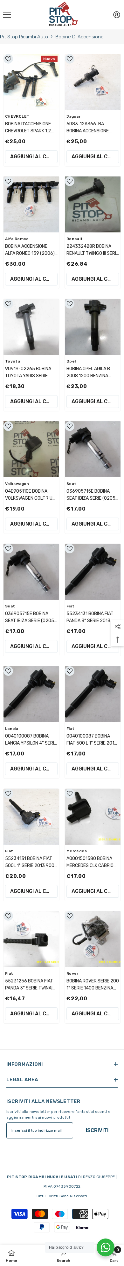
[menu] (7, 15)
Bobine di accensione (79, 37)
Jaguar (73, 116)
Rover (72, 973)
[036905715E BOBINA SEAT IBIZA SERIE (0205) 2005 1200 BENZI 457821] (93, 449)
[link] (63, 1255)
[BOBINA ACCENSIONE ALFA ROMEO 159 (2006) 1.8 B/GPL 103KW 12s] (31, 204)
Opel (71, 361)
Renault (74, 239)
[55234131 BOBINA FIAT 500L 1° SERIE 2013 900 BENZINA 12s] (31, 817)
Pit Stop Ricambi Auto (24, 37)
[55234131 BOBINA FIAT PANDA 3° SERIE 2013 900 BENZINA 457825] (93, 572)
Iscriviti (97, 1130)
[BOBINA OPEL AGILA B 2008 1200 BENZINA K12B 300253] (93, 327)
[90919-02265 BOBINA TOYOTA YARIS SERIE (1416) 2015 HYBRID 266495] (31, 327)
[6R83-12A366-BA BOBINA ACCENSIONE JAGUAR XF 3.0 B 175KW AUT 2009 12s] (93, 82)
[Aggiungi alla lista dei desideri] (8, 59)
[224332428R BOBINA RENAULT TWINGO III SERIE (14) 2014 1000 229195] (93, 204)
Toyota (12, 361)
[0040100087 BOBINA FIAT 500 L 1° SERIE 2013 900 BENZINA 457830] (93, 694)
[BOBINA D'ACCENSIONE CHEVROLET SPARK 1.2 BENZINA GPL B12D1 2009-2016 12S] (31, 82)
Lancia (11, 728)
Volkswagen (17, 483)
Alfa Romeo (17, 239)
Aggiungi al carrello (34, 156)
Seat (71, 483)
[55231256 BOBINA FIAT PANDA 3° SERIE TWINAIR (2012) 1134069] (31, 939)
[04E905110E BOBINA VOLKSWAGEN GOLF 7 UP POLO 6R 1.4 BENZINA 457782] (31, 449)
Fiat (70, 606)
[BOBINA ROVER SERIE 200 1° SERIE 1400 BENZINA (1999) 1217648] (93, 939)
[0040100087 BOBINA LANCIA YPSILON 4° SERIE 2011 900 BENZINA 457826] (31, 694)
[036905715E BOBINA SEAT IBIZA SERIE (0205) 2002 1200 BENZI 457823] (31, 572)
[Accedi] (117, 15)
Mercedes (76, 851)
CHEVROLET (17, 116)
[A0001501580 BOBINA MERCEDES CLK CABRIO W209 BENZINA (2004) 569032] (93, 817)
